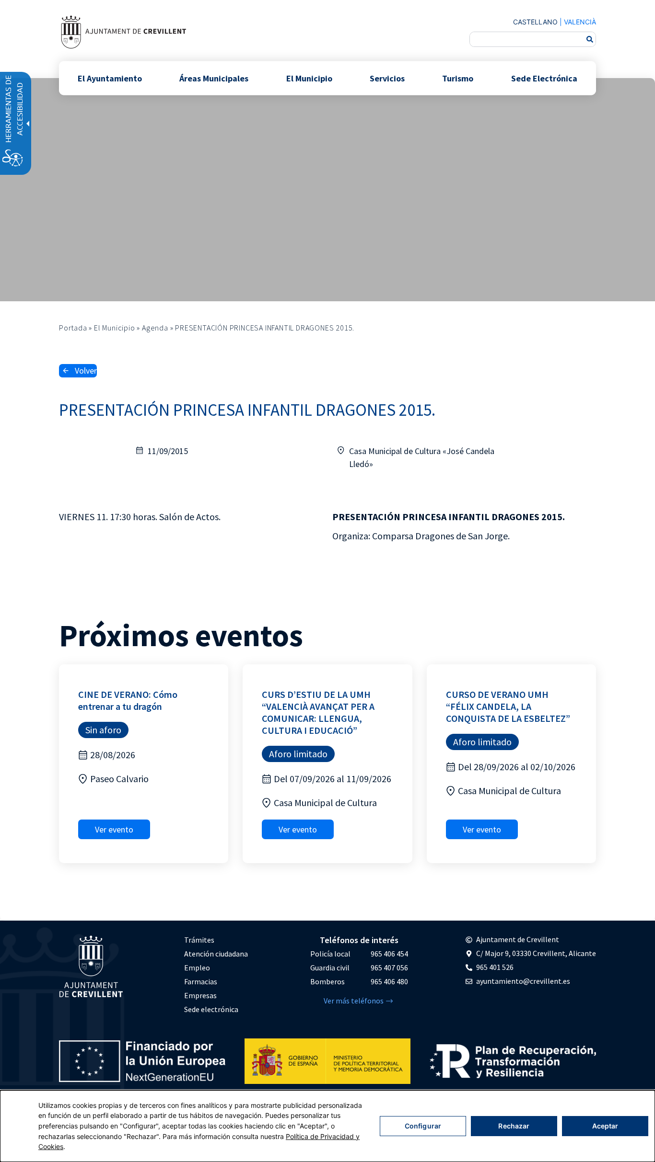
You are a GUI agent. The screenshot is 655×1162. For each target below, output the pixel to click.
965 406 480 (389, 981)
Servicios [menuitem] (387, 77)
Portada (73, 327)
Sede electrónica (211, 1009)
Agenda (155, 327)
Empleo (197, 967)
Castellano (535, 22)
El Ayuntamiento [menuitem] (110, 77)
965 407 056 (389, 967)
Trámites (199, 940)
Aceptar (605, 1126)
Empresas (200, 995)
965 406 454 (389, 953)
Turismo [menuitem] (457, 77)
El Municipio (114, 327)
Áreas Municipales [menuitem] (213, 77)
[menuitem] (216, 940)
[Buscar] (590, 39)
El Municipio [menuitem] (309, 77)
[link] (123, 31)
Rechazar (513, 1126)
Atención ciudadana (216, 953)
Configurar (423, 1126)
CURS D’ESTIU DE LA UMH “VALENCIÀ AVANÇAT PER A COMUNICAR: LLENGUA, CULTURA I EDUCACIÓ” (318, 712)
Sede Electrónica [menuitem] (544, 77)
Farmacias (200, 981)
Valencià (580, 22)
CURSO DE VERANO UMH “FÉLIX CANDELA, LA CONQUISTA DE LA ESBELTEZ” (508, 706)
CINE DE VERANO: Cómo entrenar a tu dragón (127, 700)
